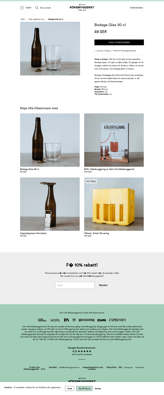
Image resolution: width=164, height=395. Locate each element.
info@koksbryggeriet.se (69, 367)
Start (23, 19)
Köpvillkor (111, 367)
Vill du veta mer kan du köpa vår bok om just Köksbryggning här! (102, 339)
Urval (69, 388)
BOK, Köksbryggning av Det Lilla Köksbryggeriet (109, 169)
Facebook (139, 367)
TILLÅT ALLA (84, 388)
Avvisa (98, 388)
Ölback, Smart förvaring (96, 233)
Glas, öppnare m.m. (37, 19)
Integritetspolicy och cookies (93, 368)
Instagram (128, 367)
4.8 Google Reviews (124, 51)
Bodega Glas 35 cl (29, 169)
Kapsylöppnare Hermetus (33, 233)
